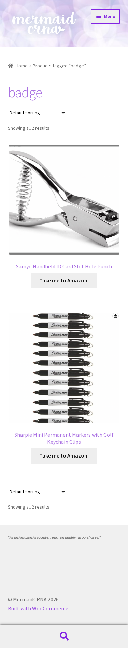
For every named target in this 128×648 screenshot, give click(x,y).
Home (22, 66)
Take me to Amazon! (64, 280)
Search (64, 636)
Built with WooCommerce (38, 608)
